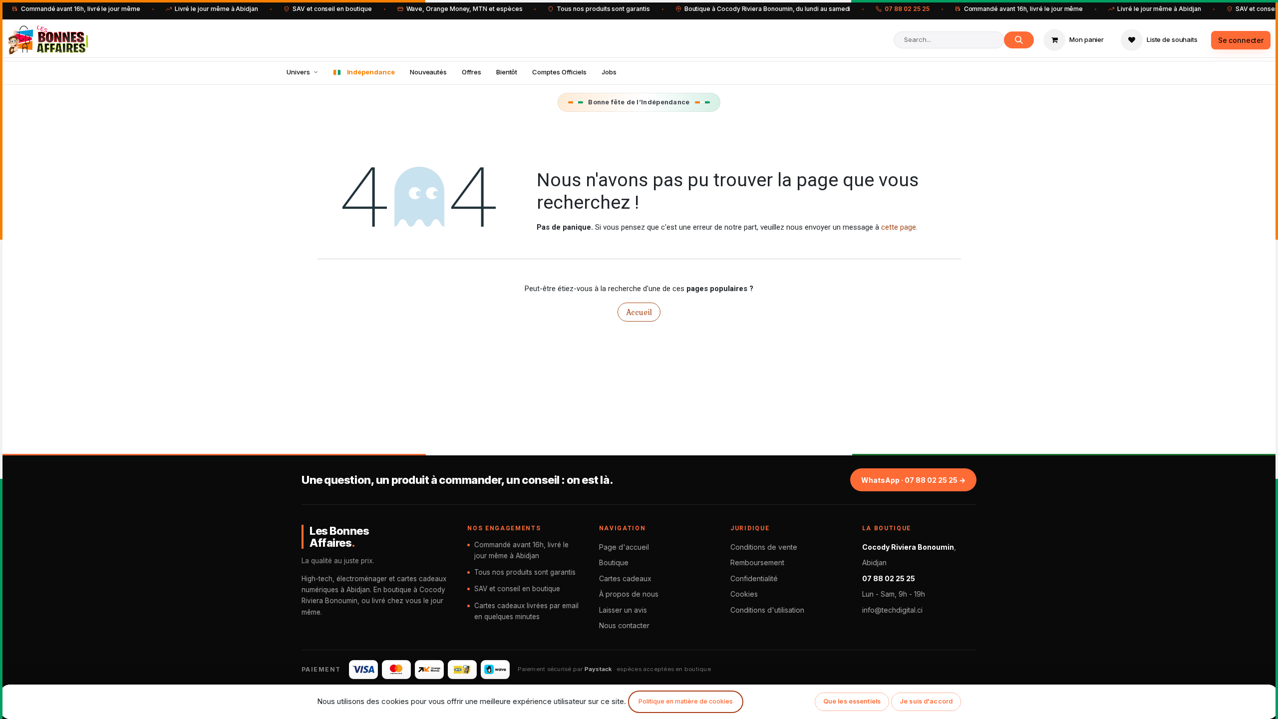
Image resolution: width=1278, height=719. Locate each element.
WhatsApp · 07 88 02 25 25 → (913, 480)
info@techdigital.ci (892, 610)
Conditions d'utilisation (767, 610)
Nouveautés (428, 72)
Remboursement (757, 562)
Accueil (639, 312)
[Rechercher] (1019, 39)
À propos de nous (628, 594)
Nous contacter (624, 625)
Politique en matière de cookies (686, 701)
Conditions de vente (763, 547)
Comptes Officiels (559, 72)
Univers (298, 72)
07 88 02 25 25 (907, 8)
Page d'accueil (624, 547)
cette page (898, 227)
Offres (471, 72)
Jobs (609, 72)
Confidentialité (754, 578)
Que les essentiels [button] (852, 701)
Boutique (614, 562)
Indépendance (371, 72)
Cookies (744, 594)
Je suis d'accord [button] (926, 701)
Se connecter (1241, 40)
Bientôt (507, 72)
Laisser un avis (623, 610)
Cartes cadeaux (625, 578)
